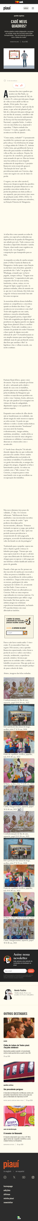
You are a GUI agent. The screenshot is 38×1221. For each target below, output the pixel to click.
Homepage (8, 1186)
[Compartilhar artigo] (21, 85)
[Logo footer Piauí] (19, 1164)
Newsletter (8, 1202)
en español (20, 1171)
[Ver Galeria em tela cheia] (19, 809)
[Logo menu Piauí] (7, 8)
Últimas (7, 1194)
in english (7, 1171)
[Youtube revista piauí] (23, 1177)
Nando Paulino (20, 990)
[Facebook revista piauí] (5, 1177)
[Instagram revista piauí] (33, 1177)
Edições (7, 1190)
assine (31, 971)
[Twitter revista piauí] (14, 1177)
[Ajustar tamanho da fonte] (16, 85)
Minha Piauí (9, 1198)
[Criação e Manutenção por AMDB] (19, 1217)
